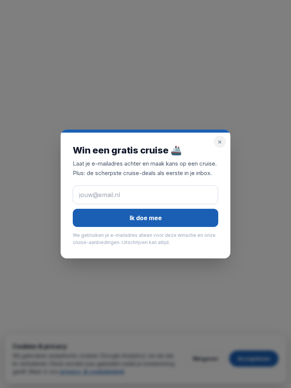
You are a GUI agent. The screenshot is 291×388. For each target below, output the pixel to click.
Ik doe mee (146, 218)
